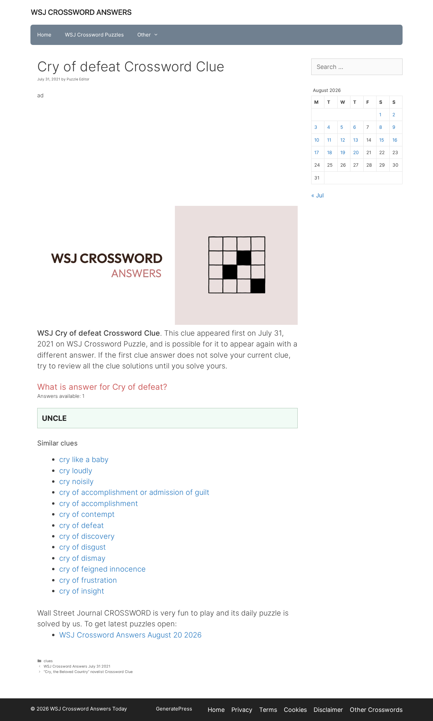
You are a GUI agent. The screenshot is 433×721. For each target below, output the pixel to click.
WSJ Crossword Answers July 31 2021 (77, 666)
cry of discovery (87, 536)
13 (355, 140)
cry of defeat (81, 525)
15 (381, 140)
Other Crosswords (376, 709)
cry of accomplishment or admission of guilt (134, 492)
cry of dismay (82, 558)
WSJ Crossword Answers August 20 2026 (130, 634)
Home (44, 34)
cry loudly (75, 470)
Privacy (241, 709)
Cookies (295, 709)
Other (144, 34)
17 (316, 152)
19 (342, 152)
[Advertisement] (167, 147)
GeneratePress (174, 708)
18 (329, 152)
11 (329, 140)
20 (356, 152)
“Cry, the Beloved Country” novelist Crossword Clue (88, 672)
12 (342, 140)
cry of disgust (82, 547)
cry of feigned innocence (102, 568)
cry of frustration (88, 580)
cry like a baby (84, 459)
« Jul (317, 195)
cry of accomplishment (98, 503)
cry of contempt (87, 514)
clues (48, 661)
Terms (268, 709)
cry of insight (81, 590)
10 (316, 140)
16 (394, 140)
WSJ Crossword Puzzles (94, 34)
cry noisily (76, 481)
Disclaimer (328, 709)
